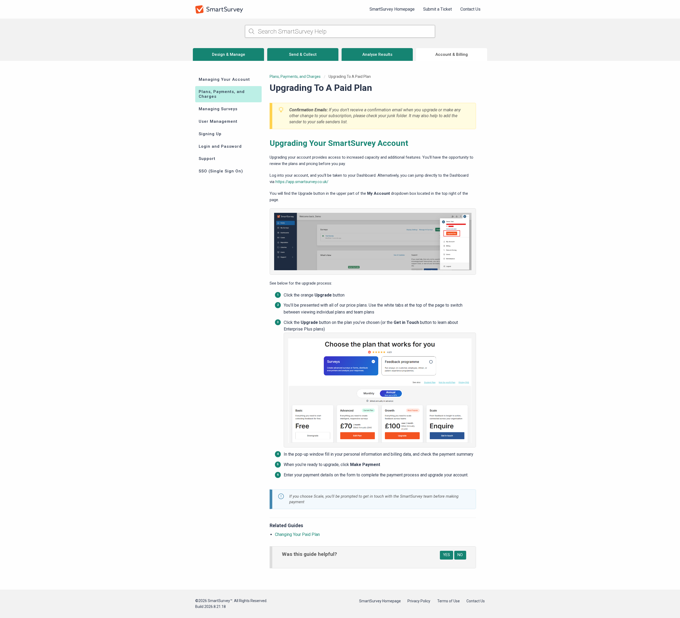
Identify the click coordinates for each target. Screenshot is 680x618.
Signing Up (210, 134)
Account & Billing (451, 54)
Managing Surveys (218, 109)
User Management (218, 121)
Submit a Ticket (437, 9)
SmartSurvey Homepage (392, 9)
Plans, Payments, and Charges (222, 94)
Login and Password (220, 146)
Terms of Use (448, 601)
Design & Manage (228, 54)
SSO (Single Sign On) (221, 171)
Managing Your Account (224, 79)
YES (446, 555)
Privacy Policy (418, 601)
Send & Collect (303, 54)
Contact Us (470, 9)
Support (207, 158)
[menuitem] (392, 9)
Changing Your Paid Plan (297, 534)
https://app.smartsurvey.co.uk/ (301, 181)
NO (460, 555)
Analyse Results (377, 54)
